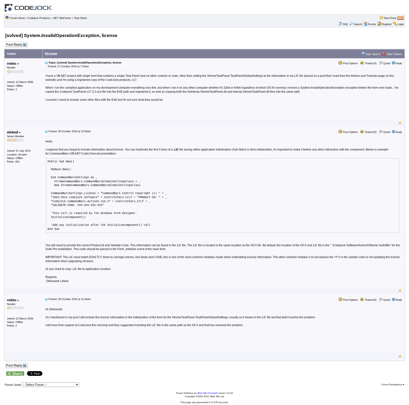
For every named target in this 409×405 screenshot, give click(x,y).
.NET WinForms (62, 18)
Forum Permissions (392, 384)
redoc (12, 63)
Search (358, 24)
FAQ (345, 24)
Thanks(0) (370, 63)
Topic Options (394, 54)
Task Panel (80, 18)
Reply (399, 63)
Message (51, 53)
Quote (386, 63)
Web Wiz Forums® (207, 393)
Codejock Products (39, 18)
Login (401, 24)
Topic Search (372, 54)
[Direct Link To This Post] (46, 62)
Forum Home (17, 18)
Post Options (350, 63)
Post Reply (14, 44)
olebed (13, 132)
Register (387, 24)
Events (372, 24)
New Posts (390, 18)
